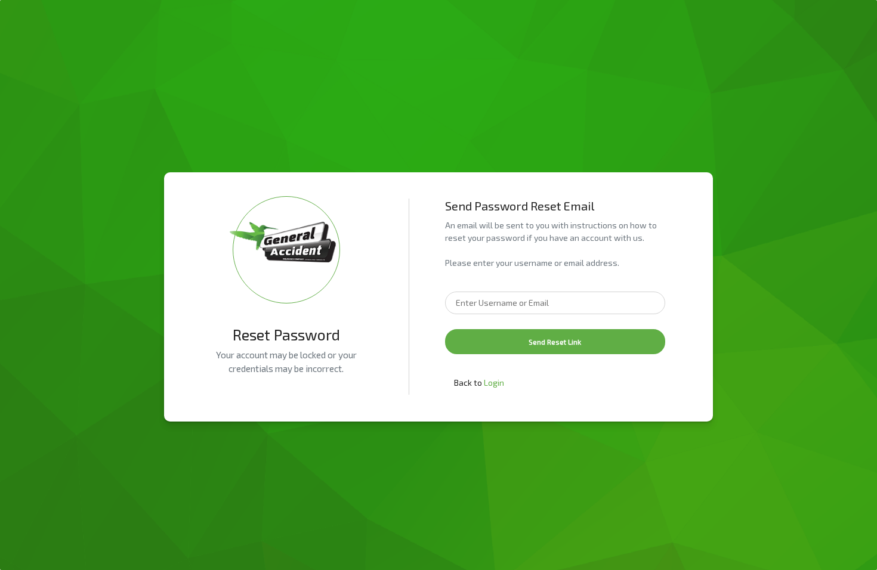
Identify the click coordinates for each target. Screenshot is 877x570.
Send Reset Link (555, 341)
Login (494, 382)
